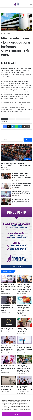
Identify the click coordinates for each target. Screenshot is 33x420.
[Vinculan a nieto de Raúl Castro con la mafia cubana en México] (8, 300)
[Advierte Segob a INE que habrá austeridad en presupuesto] (6, 201)
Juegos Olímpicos (20, 119)
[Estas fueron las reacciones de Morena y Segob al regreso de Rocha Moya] (6, 186)
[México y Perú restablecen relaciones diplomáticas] (24, 322)
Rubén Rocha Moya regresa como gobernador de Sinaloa (21, 192)
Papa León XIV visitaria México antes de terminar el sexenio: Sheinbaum (8, 348)
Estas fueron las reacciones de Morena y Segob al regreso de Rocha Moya (21, 185)
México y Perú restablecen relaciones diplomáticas (24, 329)
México (27, 119)
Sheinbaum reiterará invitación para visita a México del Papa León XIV (8, 367)
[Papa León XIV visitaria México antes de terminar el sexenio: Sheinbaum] (8, 340)
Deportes (8, 33)
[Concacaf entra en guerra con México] (8, 322)
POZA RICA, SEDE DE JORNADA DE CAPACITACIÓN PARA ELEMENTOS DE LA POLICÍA (16, 165)
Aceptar (16, 414)
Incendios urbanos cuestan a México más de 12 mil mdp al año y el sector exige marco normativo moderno (24, 288)
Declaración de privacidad (14, 417)
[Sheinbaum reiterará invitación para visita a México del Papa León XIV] (8, 359)
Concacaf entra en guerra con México (7, 329)
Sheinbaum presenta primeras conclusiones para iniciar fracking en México (24, 348)
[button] (30, 397)
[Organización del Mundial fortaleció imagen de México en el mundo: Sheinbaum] (24, 380)
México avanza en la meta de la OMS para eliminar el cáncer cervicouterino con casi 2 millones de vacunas (23, 310)
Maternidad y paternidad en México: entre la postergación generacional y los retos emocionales (24, 368)
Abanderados (12, 119)
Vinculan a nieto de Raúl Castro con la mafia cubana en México (7, 308)
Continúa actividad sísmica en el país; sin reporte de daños (8, 387)
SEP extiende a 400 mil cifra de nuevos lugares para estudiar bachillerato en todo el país (8, 288)
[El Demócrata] (16, 3)
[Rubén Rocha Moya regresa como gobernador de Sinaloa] (6, 194)
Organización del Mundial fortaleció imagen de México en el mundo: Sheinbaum (24, 388)
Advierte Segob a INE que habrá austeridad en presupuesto (21, 200)
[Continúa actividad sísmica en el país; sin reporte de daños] (8, 380)
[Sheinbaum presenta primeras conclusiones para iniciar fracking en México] (24, 340)
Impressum (23, 417)
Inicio (3, 33)
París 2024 (4, 121)
